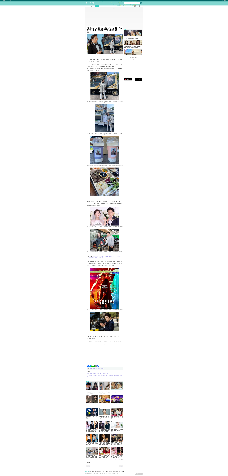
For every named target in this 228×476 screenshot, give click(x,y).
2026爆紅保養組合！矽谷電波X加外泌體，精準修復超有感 (117, 430)
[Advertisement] (105, 354)
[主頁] (87, 6)
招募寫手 (117, 473)
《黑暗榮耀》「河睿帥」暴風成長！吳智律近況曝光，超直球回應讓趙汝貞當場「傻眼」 (92, 392)
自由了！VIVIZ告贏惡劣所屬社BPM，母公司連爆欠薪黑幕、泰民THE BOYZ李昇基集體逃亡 (104, 456)
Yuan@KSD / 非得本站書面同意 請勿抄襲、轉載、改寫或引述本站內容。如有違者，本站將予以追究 (104, 341)
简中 (225, 0)
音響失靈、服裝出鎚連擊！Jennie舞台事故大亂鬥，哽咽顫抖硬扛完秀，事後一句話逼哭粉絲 (104, 392)
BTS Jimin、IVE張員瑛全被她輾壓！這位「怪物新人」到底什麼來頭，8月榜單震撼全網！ (117, 456)
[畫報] (111, 6)
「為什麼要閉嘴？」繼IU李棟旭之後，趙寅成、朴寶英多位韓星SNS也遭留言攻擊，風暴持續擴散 (92, 430)
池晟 (91, 368)
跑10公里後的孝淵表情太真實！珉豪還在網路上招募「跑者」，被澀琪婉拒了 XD (117, 417)
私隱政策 (109, 473)
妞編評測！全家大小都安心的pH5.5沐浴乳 (116, 392)
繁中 (222, 0)
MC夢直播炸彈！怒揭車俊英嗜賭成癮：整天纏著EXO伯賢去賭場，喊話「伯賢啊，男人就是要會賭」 (104, 430)
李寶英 (94, 368)
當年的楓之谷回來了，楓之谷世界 (104, 403)
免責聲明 (105, 473)
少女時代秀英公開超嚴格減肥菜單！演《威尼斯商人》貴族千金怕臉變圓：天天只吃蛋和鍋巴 (104, 443)
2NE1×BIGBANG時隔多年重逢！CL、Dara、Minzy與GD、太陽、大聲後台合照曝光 (132, 38)
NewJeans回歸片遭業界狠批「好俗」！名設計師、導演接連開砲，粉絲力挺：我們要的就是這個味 (92, 456)
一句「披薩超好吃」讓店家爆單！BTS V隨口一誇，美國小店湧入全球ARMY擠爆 (92, 443)
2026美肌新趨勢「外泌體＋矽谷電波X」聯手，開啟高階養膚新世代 (104, 417)
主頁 (86, 471)
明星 (88, 471)
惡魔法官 (102, 368)
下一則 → (121, 466)
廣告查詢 (113, 473)
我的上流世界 (98, 368)
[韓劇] (101, 6)
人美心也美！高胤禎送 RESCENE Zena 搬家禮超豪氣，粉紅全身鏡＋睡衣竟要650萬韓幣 (132, 47)
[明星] (97, 6)
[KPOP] (92, 6)
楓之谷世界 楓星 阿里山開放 (116, 403)
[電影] (106, 6)
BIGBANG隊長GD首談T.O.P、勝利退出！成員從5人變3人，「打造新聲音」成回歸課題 (132, 57)
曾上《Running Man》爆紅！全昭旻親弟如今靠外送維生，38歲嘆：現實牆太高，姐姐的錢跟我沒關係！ (117, 443)
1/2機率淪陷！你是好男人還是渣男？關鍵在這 (91, 417)
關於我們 (101, 473)
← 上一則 (88, 466)
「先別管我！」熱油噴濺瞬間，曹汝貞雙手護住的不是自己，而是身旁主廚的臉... (92, 404)
